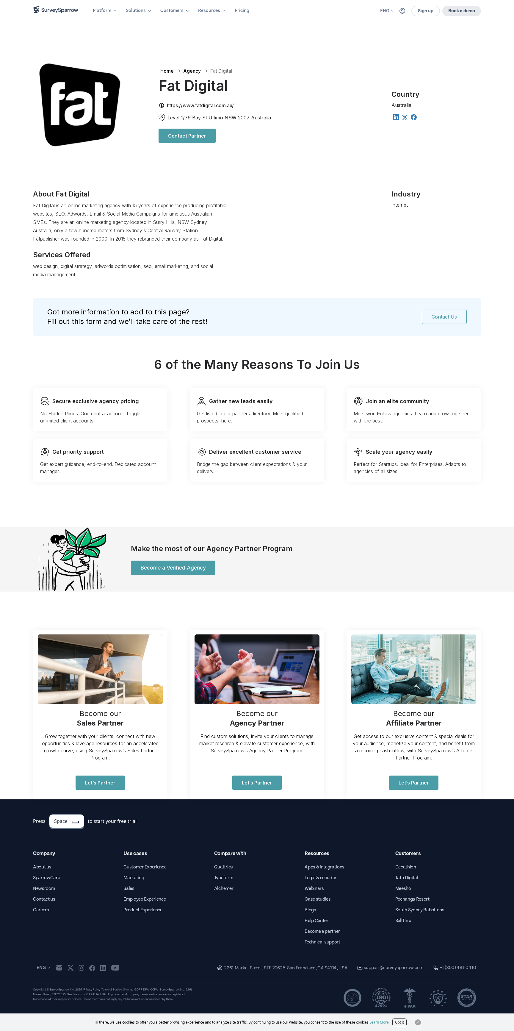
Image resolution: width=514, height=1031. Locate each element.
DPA (146, 989)
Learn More (379, 1022)
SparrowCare (46, 878)
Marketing (133, 878)
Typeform (223, 878)
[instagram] (81, 968)
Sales (128, 888)
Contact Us (444, 317)
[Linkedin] (396, 117)
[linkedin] (103, 968)
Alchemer (223, 888)
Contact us (44, 899)
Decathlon (405, 867)
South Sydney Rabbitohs (419, 910)
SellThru (403, 921)
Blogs (310, 910)
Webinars (314, 888)
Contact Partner (187, 136)
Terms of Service (111, 989)
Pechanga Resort (412, 899)
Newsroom (44, 888)
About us (42, 867)
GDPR (138, 989)
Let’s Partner (100, 783)
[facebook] (92, 968)
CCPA (154, 989)
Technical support (322, 942)
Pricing (242, 10)
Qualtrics (223, 867)
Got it (399, 1022)
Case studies (317, 899)
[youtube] (115, 968)
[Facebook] (413, 117)
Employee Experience (144, 899)
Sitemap (128, 989)
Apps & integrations (324, 867)
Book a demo (461, 11)
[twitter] (70, 968)
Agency (192, 71)
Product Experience (142, 910)
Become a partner (322, 931)
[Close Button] (418, 1022)
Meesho (403, 888)
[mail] (59, 968)
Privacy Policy (91, 989)
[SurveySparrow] (56, 9)
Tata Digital (406, 878)
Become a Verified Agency (173, 567)
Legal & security (320, 878)
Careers (41, 910)
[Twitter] (405, 118)
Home (167, 71)
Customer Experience (144, 867)
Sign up (425, 11)
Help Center (316, 921)
